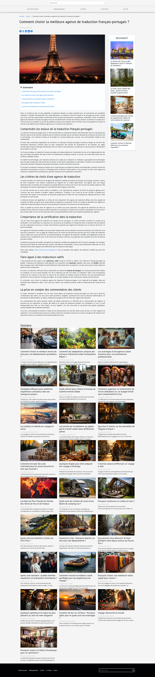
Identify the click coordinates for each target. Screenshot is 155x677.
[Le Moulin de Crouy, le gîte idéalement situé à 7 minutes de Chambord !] (122, 50)
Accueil (21, 16)
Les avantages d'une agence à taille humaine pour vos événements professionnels (114, 354)
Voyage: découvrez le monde (111, 612)
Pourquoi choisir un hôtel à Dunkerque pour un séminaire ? (38, 651)
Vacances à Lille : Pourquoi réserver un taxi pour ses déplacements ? (77, 539)
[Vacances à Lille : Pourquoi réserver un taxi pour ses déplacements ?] (77, 525)
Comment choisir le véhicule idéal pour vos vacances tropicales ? (121, 145)
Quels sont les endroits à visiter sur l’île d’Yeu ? (36, 539)
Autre (125, 9)
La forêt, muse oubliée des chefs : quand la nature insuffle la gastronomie (120, 90)
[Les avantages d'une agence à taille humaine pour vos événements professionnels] (116, 338)
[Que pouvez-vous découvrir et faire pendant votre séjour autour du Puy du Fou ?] (116, 525)
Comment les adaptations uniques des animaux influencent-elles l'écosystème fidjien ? (77, 354)
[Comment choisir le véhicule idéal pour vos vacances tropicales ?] (122, 132)
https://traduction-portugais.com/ (46, 250)
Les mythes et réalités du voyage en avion (37, 427)
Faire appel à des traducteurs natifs (33, 103)
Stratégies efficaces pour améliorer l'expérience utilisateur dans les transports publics (36, 392)
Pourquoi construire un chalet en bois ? (116, 501)
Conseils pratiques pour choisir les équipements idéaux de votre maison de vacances (122, 118)
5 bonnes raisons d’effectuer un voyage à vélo (116, 465)
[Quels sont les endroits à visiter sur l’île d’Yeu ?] (38, 525)
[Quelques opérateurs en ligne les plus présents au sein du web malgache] (38, 599)
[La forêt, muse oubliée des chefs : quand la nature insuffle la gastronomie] (122, 77)
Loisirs (83, 9)
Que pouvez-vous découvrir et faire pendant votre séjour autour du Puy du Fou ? (116, 541)
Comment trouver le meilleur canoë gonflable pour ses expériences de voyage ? (75, 578)
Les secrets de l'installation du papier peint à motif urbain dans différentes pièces (76, 429)
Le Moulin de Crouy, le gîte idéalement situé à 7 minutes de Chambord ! (121, 63)
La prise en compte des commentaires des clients (37, 106)
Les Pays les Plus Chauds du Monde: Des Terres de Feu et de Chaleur (36, 502)
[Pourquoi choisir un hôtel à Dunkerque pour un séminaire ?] (38, 637)
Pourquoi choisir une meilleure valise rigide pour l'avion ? (115, 576)
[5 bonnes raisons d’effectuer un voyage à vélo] (116, 450)
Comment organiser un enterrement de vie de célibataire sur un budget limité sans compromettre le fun (116, 392)
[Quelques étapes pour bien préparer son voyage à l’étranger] (77, 450)
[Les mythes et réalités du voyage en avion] (38, 413)
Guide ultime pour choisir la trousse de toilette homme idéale (77, 390)
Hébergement (59, 9)
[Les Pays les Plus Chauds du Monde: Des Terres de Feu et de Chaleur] (38, 488)
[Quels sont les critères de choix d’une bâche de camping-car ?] (77, 488)
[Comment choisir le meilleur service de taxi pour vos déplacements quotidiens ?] (38, 338)
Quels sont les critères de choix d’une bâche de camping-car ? (76, 502)
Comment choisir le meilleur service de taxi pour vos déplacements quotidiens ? (38, 354)
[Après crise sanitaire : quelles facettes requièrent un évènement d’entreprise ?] (38, 562)
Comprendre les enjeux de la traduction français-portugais (41, 91)
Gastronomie (32, 9)
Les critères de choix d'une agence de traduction (37, 95)
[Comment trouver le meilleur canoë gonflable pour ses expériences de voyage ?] (77, 562)
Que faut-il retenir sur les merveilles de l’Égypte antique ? (116, 427)
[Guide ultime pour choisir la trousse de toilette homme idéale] (77, 376)
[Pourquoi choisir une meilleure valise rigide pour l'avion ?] (116, 562)
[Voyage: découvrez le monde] (116, 599)
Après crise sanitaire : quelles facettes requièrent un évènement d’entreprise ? (38, 576)
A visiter (104, 9)
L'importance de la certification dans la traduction (37, 99)
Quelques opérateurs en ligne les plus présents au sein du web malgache (38, 614)
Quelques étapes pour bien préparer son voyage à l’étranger (75, 465)
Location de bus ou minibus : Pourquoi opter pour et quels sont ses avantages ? (77, 615)
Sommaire (28, 87)
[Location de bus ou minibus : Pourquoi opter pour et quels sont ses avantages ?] (77, 599)
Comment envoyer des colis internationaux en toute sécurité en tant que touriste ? (37, 466)
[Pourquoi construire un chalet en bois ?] (116, 488)
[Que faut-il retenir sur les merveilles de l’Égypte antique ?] (116, 413)
